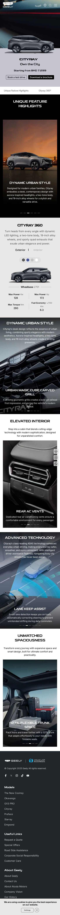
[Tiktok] (22, 775)
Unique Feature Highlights (16, 90)
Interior (38, 249)
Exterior (20, 249)
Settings (27, 910)
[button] (22, 524)
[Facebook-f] (5, 775)
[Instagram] (16, 775)
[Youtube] (28, 775)
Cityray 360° (45, 90)
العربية (38, 5)
